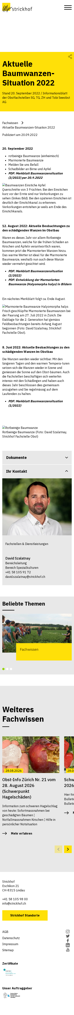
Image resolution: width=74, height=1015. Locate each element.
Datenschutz (11, 938)
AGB (5, 932)
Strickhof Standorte (25, 915)
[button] (3, 669)
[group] (37, 637)
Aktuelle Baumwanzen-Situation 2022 (28, 127)
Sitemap (8, 950)
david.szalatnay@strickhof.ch (25, 577)
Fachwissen (10, 123)
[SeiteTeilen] (70, 56)
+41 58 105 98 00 (15, 899)
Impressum (10, 944)
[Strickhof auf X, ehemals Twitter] (68, 936)
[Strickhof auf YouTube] (68, 950)
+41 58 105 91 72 (18, 572)
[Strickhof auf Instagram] (68, 932)
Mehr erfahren (21, 833)
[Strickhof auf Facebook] (68, 941)
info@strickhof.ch (14, 903)
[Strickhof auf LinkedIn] (68, 945)
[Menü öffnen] (67, 7)
